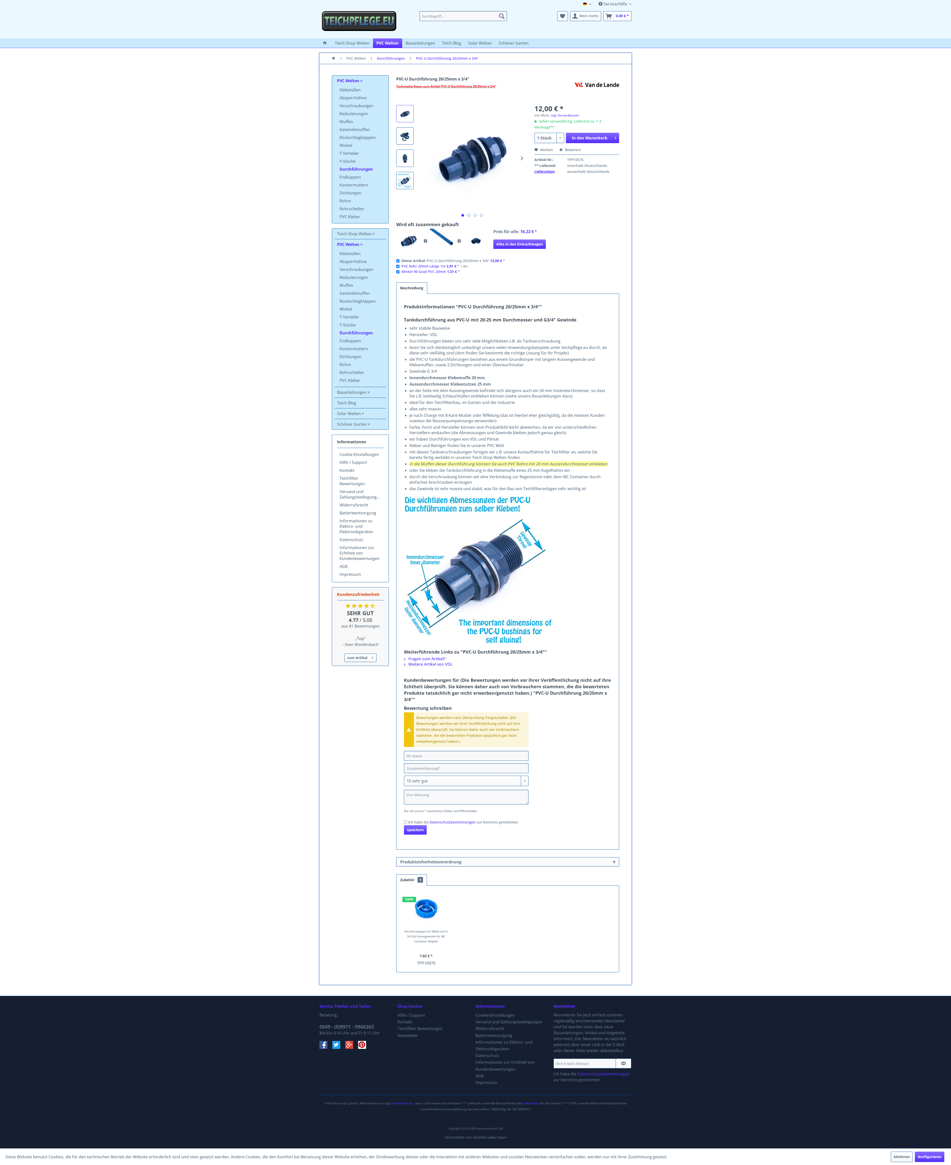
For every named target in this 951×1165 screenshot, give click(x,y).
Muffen (346, 121)
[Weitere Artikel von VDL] (597, 91)
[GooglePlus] (351, 1047)
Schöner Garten (352, 424)
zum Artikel (357, 657)
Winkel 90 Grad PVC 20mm (423, 271)
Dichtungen (350, 193)
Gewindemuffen (355, 129)
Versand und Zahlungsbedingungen (360, 494)
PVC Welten (348, 80)
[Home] (324, 43)
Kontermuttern (354, 185)
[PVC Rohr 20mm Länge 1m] (442, 241)
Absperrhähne (353, 98)
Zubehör (410, 879)
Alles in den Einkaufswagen (519, 244)
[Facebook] (325, 1047)
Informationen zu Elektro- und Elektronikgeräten (356, 526)
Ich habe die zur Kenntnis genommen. (463, 822)
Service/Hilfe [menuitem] (615, 4)
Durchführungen (356, 169)
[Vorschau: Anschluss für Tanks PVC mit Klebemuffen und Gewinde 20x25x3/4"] (405, 158)
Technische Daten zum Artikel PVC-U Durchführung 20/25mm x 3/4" (446, 86)
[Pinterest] (364, 1047)
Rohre (345, 201)
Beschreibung (411, 288)
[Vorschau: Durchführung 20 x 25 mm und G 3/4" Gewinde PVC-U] (405, 113)
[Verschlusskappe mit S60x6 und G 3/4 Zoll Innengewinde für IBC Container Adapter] (426, 909)
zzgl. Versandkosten (565, 115)
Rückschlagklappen (358, 137)
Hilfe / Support (353, 462)
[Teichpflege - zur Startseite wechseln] (359, 23)
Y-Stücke (348, 161)
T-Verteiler (349, 153)
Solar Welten (349, 413)
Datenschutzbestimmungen (453, 822)
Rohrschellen (352, 209)
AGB (343, 566)
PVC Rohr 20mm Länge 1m (423, 266)
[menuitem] (463, 16)
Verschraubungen (356, 105)
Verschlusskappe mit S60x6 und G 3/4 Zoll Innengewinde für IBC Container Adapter (426, 936)
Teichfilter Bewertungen (352, 481)
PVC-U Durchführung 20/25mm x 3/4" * (453, 260)
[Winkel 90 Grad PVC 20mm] (476, 241)
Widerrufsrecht (354, 505)
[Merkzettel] (562, 16)
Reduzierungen (354, 113)
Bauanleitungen (352, 392)
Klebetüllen (350, 90)
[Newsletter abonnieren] (623, 1063)
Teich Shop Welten (355, 234)
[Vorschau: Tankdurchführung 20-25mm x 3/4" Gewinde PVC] (405, 136)
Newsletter (407, 1035)
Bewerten (572, 149)
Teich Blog (346, 403)
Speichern (415, 829)
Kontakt (347, 470)
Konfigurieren (929, 1156)
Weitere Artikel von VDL (430, 664)
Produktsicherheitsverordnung (430, 862)
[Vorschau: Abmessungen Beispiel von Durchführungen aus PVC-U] (405, 180)
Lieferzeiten (544, 171)
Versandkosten (402, 1103)
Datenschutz (351, 539)
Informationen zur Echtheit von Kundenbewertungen (359, 553)
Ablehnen (902, 1156)
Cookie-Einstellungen (359, 454)
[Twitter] (338, 1047)
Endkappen (350, 177)
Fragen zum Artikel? (426, 659)
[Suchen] (502, 16)
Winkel (346, 145)
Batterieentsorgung (358, 513)
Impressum (350, 574)
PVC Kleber (350, 216)
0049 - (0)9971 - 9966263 (346, 1027)
